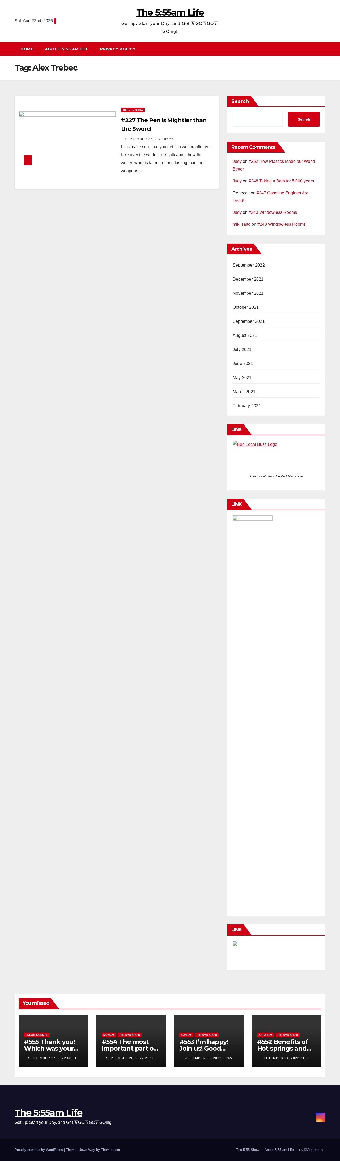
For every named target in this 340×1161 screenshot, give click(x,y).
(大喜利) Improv (311, 1150)
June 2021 (243, 363)
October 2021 (246, 307)
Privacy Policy (117, 49)
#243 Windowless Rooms (273, 212)
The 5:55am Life (170, 12)
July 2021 (242, 349)
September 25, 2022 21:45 (208, 1058)
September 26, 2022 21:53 (130, 1058)
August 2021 (245, 335)
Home (26, 49)
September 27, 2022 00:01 (52, 1058)
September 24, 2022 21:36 (285, 1058)
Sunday (186, 1034)
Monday (109, 1034)
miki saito (241, 224)
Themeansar (110, 1150)
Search (240, 101)
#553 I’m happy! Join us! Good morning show (203, 1048)
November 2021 (248, 293)
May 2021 (242, 377)
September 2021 (249, 321)
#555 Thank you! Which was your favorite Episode (49, 1048)
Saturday (266, 1034)
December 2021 (248, 279)
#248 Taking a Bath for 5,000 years (281, 181)
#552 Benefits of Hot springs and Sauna (282, 1048)
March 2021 (244, 391)
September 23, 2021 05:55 (149, 139)
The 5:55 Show (132, 109)
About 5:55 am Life (66, 49)
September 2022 (249, 265)
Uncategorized (37, 1034)
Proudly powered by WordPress (39, 1150)
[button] (323, 49)
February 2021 (247, 405)
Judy (237, 161)
